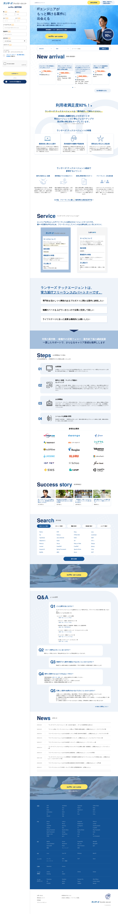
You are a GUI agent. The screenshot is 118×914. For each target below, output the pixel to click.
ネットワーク (50, 861)
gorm (63, 836)
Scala (58, 540)
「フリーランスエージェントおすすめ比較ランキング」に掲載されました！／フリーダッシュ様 (72, 742)
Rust (78, 814)
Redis (63, 845)
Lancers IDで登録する (15, 81)
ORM (48, 836)
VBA (63, 816)
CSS (48, 805)
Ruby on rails (50, 834)
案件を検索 (74, 559)
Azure (75, 552)
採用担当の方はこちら (66, 895)
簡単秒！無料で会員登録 (55, 36)
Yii (78, 827)
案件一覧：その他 (63, 641)
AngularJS (42, 549)
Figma (78, 881)
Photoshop (49, 879)
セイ (5, 18)
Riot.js (63, 823)
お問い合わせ (40, 895)
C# (74, 540)
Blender (94, 883)
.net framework (96, 836)
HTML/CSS (77, 535)
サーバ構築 (64, 861)
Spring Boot (64, 834)
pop (78, 836)
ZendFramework (96, 825)
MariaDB (95, 841)
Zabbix (63, 874)
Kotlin (75, 537)
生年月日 (6, 38)
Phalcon (48, 827)
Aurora (63, 841)
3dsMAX (79, 883)
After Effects (95, 879)
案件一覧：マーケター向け (65, 632)
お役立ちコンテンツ (40, 2)
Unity (92, 549)
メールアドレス (8, 24)
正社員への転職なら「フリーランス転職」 (71, 897)
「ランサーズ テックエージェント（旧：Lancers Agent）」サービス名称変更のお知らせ (70, 725)
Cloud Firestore (80, 845)
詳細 (40, 64)
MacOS (94, 853)
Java (92, 532)
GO (78, 812)
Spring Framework (61, 549)
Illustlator (64, 879)
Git (62, 871)
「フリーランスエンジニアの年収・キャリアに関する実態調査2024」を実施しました (69, 767)
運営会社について (41, 897)
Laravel (41, 546)
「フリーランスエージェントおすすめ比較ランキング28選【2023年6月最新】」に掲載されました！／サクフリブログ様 (78, 733)
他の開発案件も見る (102, 90)
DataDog (49, 874)
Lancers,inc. (108, 905)
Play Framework (96, 830)
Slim (63, 827)
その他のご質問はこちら (101, 706)
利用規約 (8, 56)
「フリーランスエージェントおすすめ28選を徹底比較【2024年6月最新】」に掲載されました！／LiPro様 (74, 763)
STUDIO (48, 883)
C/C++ (92, 540)
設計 (94, 845)
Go (40, 535)
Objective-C (42, 540)
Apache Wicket (80, 830)
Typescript (79, 805)
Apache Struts (77, 549)
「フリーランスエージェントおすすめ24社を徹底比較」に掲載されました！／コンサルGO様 (71, 752)
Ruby (75, 532)
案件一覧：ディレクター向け (66, 636)
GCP (92, 552)
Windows (79, 853)
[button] (109, 74)
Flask (78, 832)
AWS (58, 552)
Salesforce (49, 866)
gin (93, 834)
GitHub (79, 871)
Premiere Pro (80, 879)
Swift (92, 537)
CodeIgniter (80, 825)
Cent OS (64, 853)
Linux (48, 853)
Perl (63, 810)
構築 (48, 848)
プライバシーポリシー (42, 902)
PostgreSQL (80, 841)
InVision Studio (96, 881)
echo (78, 834)
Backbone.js (80, 823)
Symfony (64, 825)
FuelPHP (76, 546)
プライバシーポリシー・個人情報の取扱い (15, 54)
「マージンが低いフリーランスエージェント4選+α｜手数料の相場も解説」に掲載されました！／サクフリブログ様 (77, 729)
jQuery (93, 546)
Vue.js (58, 543)
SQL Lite (79, 843)
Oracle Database (50, 843)
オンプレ (49, 858)
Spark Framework (51, 832)
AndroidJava (49, 812)
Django (93, 543)
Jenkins (48, 871)
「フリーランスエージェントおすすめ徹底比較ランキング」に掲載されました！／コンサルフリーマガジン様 (75, 738)
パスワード (7, 44)
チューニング (65, 848)
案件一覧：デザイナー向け (65, 622)
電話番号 (6, 31)
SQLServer (64, 843)
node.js (63, 821)
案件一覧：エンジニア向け (65, 617)
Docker (94, 871)
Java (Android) (60, 537)
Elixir (63, 814)
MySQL (41, 552)
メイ (17, 18)
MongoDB (95, 843)
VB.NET (48, 816)
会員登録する (15, 73)
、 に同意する (16, 55)
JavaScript (93, 535)
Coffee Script (96, 805)
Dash (94, 832)
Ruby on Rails (77, 543)
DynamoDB (49, 845)
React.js (41, 543)
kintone (63, 866)
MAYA (63, 883)
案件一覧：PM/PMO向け (65, 627)
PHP (58, 532)
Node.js (59, 535)
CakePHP (59, 546)
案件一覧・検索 (56, 677)
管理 (78, 848)
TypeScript (42, 537)
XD (47, 881)
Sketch (63, 881)
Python (41, 532)
